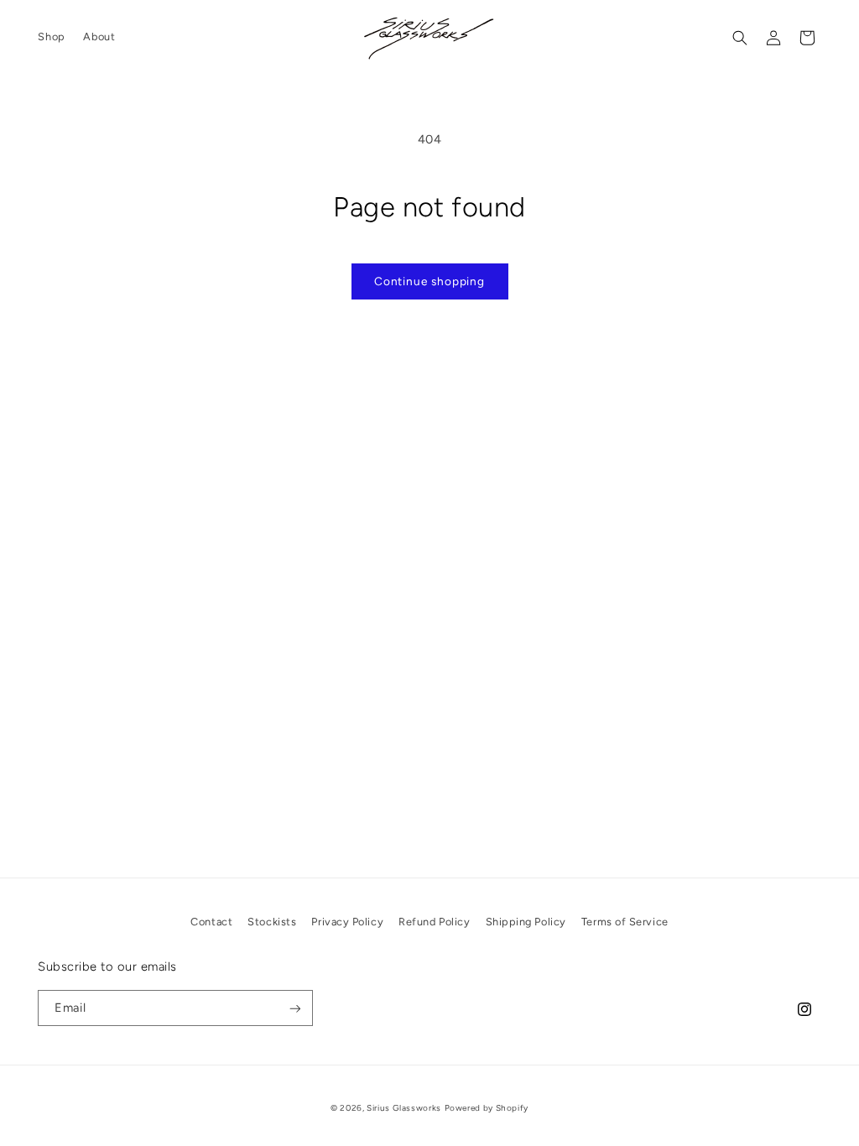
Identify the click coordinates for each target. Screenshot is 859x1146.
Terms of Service (625, 921)
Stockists (271, 921)
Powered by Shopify (486, 1107)
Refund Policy (434, 921)
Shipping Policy (526, 921)
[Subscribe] (295, 1008)
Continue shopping (429, 281)
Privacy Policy (347, 921)
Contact (211, 921)
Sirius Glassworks (404, 1107)
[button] (740, 38)
